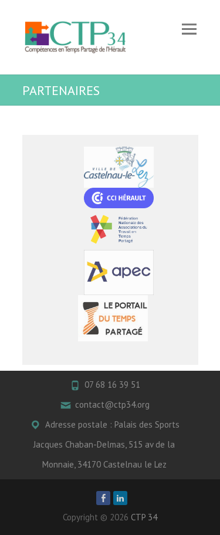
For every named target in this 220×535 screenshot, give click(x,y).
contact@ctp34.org (112, 404)
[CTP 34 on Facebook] (103, 498)
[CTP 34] (75, 37)
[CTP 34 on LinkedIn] (120, 498)
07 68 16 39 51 (112, 384)
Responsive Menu (189, 29)
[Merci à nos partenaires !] (119, 167)
